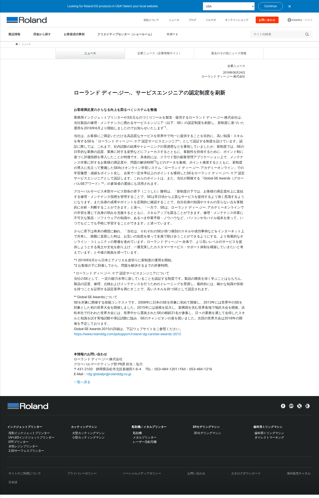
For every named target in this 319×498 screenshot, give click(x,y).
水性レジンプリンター (23, 446)
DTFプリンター (18, 442)
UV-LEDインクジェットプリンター (31, 437)
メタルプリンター (145, 437)
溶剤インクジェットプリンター (29, 433)
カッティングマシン (84, 426)
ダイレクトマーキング (269, 437)
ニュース (26, 44)
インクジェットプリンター (24, 426)
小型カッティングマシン (88, 437)
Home (17, 44)
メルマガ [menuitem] (210, 20)
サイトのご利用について (24, 473)
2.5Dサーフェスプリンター (26, 451)
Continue (270, 6)
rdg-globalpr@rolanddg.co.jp (109, 374)
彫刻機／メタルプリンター (149, 426)
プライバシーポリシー (82, 473)
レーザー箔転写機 (145, 442)
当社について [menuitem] (151, 20)
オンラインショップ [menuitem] (236, 20)
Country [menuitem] (297, 20)
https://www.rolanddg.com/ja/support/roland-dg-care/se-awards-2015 (127, 334)
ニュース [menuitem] (174, 20)
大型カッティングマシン (88, 433)
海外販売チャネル (299, 473)
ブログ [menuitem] (192, 20)
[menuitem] (16, 34)
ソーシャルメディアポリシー (142, 473)
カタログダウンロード (246, 473)
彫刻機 (137, 433)
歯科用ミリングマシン (268, 426)
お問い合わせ (196, 473)
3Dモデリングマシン (206, 426)
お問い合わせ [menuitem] (267, 20)
